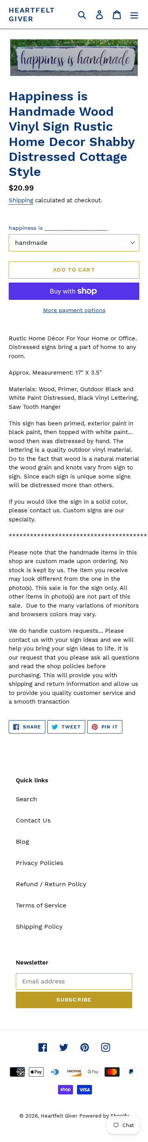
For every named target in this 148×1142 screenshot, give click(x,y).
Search (26, 799)
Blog (22, 841)
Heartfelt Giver (32, 14)
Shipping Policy (39, 926)
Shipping (21, 200)
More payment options (74, 310)
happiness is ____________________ (58, 228)
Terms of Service (41, 905)
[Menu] (134, 14)
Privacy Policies (39, 863)
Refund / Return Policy (51, 884)
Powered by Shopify (104, 1116)
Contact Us (33, 820)
